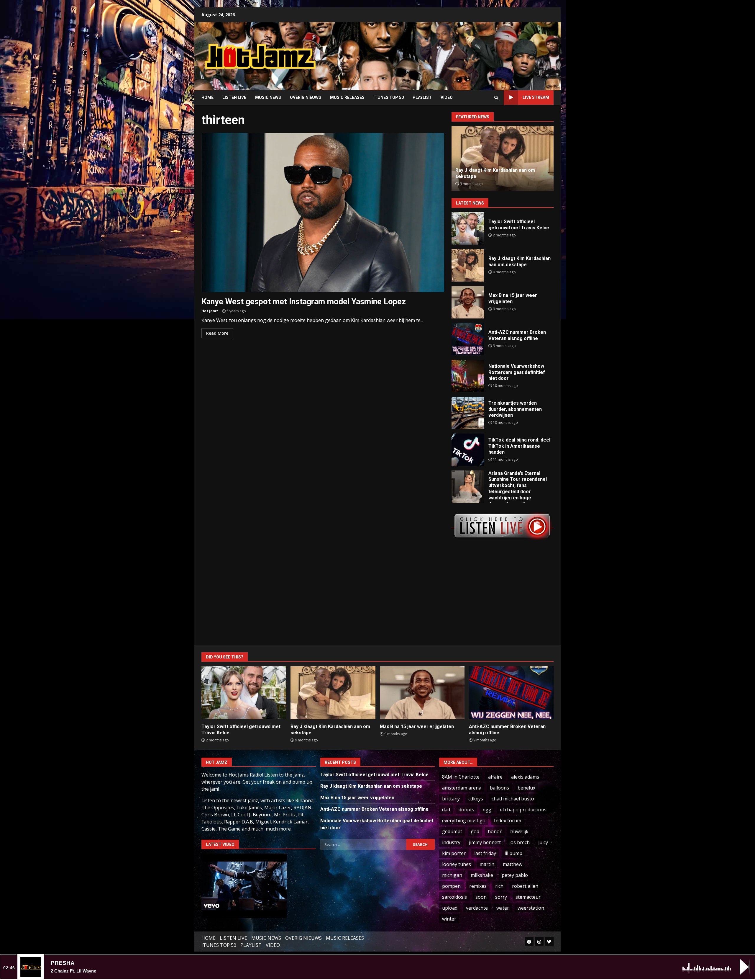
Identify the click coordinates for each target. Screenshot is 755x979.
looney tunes (456, 864)
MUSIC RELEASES (347, 97)
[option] (503, 158)
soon (481, 897)
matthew (512, 864)
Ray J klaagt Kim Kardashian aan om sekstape (468, 265)
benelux (526, 787)
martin (487, 864)
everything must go (463, 820)
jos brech (519, 842)
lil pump (513, 853)
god (475, 831)
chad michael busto (513, 798)
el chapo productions (523, 809)
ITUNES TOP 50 (388, 97)
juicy (543, 842)
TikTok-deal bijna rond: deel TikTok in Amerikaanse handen (468, 450)
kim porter (454, 853)
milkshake (482, 875)
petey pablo (515, 875)
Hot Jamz (209, 310)
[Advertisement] (452, 51)
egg (487, 809)
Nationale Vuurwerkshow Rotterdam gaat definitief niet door (468, 376)
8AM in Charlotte (461, 777)
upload (449, 908)
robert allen (525, 886)
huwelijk (519, 831)
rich (499, 886)
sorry (501, 897)
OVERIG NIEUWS (305, 97)
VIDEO (447, 97)
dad (446, 809)
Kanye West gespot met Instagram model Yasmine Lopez (322, 212)
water (502, 908)
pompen (451, 886)
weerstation (531, 908)
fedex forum (507, 820)
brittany (451, 798)
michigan (452, 875)
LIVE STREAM (536, 97)
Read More (217, 333)
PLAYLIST (422, 97)
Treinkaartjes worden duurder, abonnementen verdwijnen (468, 413)
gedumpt (452, 831)
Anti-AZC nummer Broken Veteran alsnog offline (468, 339)
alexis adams (525, 777)
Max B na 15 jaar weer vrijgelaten (468, 302)
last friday (485, 853)
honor (495, 831)
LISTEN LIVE (234, 97)
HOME (207, 97)
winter (449, 919)
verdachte (477, 908)
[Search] (496, 97)
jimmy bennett (485, 842)
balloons (499, 787)
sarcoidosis (454, 897)
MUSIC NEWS (268, 97)
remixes (478, 886)
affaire (495, 777)
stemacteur (528, 897)
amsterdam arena (461, 787)
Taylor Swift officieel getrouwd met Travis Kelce (468, 228)
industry (451, 842)
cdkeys (475, 798)
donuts (466, 809)
